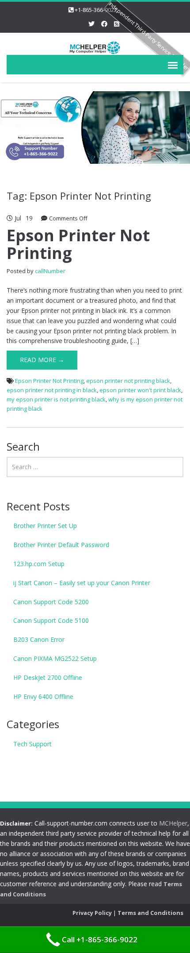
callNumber (50, 271)
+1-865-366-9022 (96, 10)
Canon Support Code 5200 (51, 602)
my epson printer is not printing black (56, 399)
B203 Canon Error (39, 639)
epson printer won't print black (140, 390)
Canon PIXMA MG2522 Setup (55, 658)
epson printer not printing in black (52, 390)
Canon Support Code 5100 (51, 620)
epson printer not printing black (128, 381)
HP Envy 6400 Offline (43, 696)
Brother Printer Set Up (45, 525)
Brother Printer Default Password (61, 544)
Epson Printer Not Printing (78, 244)
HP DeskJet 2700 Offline (47, 677)
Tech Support (32, 744)
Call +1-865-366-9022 (99, 939)
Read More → (42, 359)
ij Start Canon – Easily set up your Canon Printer (81, 583)
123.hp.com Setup (39, 563)
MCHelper (173, 823)
